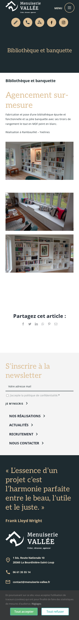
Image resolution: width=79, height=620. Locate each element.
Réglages (36, 603)
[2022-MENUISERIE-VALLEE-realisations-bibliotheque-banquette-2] (39, 194)
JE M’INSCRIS (14, 403)
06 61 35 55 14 (21, 572)
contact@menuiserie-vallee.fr (31, 582)
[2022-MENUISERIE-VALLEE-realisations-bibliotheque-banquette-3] (39, 143)
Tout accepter (24, 612)
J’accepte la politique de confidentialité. (34, 395)
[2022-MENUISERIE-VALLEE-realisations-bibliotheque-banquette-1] (39, 235)
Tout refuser (55, 612)
